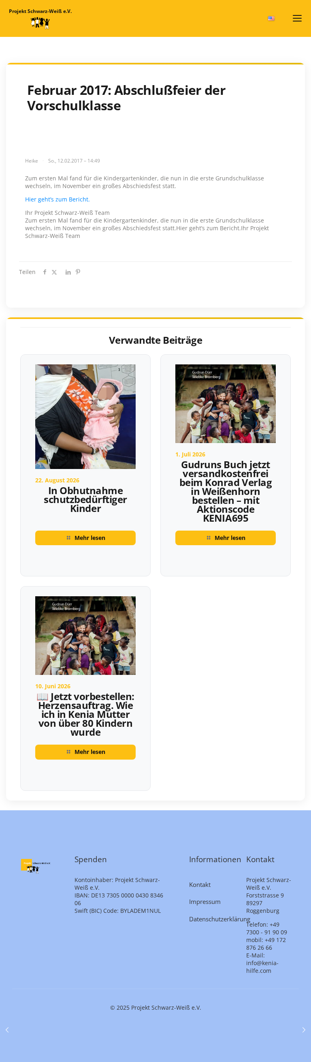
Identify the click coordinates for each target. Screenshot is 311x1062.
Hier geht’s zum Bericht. (57, 199)
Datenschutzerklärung (213, 919)
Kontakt (200, 884)
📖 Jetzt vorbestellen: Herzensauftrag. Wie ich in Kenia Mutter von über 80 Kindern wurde (85, 714)
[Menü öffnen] (297, 18)
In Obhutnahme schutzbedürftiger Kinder (85, 499)
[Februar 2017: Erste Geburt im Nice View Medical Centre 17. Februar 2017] (304, 1029)
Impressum (205, 901)
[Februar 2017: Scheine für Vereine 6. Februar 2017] (7, 1029)
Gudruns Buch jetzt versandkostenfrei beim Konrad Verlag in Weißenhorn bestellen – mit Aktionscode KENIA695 (225, 491)
